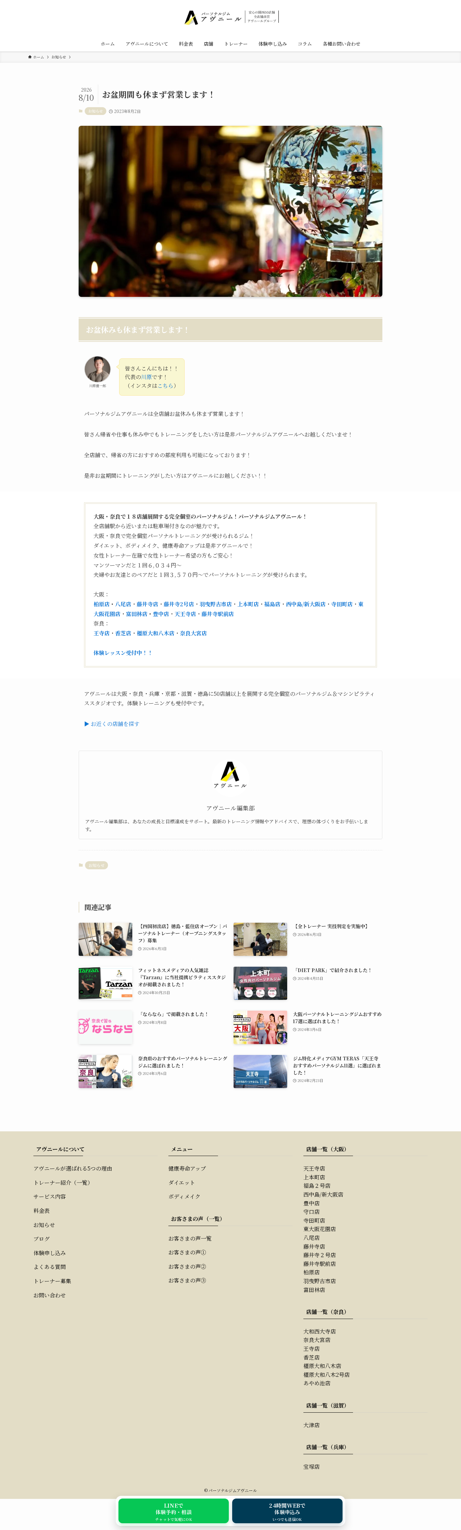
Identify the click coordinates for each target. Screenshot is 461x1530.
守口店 (311, 1212)
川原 (146, 377)
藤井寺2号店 (179, 604)
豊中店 (161, 614)
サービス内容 (49, 1196)
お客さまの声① (187, 1252)
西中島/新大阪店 (306, 604)
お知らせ (95, 111)
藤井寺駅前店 (217, 614)
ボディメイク (184, 1196)
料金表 (41, 1211)
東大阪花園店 (319, 1229)
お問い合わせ (49, 1295)
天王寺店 (185, 614)
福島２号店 (316, 1186)
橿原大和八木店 (155, 633)
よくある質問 (49, 1267)
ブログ (41, 1239)
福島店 (272, 604)
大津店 (311, 1425)
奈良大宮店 (193, 633)
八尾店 (123, 604)
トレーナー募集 (52, 1281)
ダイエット (181, 1182)
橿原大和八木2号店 (326, 1375)
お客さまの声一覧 (190, 1238)
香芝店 (123, 633)
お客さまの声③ (187, 1280)
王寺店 (101, 633)
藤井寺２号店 (319, 1255)
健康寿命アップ (187, 1168)
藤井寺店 (147, 604)
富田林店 (136, 614)
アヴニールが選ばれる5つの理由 (72, 1168)
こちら (165, 386)
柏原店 (101, 604)
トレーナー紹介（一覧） (63, 1182)
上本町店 (248, 604)
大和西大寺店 (319, 1331)
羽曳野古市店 (215, 604)
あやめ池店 (316, 1383)
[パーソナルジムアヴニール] (230, 16)
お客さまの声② (187, 1266)
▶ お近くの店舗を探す (111, 724)
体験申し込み (49, 1253)
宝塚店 (311, 1466)
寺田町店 (342, 604)
